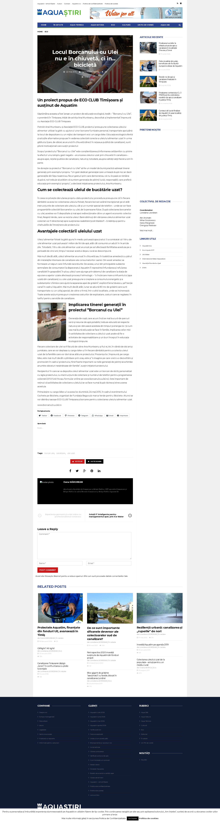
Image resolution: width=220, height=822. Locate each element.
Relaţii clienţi (95, 765)
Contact (67, 4)
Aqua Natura (97, 25)
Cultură (126, 25)
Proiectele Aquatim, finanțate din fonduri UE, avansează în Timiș (58, 631)
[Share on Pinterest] (91, 471)
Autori (59, 4)
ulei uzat (71, 453)
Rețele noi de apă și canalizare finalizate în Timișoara (167, 79)
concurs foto (94, 795)
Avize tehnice (95, 747)
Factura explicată (96, 734)
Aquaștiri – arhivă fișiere (46, 4)
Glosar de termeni (96, 778)
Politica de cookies (111, 4)
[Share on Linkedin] (99, 471)
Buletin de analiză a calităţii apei (102, 773)
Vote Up (78, 461)
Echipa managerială (46, 717)
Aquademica (147, 246)
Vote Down (96, 461)
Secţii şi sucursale (45, 734)
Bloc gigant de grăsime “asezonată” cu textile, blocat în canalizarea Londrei (101, 676)
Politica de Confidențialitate (112, 818)
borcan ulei (49, 453)
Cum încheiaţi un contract (100, 760)
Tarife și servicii (95, 730)
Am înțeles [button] (132, 818)
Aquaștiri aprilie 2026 (98, 725)
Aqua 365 (165, 25)
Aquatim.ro (76, 4)
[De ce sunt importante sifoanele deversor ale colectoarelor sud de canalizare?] (110, 608)
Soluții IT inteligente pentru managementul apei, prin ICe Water (106, 515)
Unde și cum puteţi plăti (99, 738)
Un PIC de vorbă (146, 25)
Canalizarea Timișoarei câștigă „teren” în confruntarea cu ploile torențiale (52, 666)
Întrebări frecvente (97, 769)
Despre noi (43, 712)
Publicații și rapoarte (47, 738)
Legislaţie (42, 730)
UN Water (145, 254)
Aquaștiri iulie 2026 (97, 712)
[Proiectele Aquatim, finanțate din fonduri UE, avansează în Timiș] (60, 608)
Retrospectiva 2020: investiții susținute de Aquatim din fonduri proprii (103, 655)
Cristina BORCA (145, 668)
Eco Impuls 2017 (148, 250)
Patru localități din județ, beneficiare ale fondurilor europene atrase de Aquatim (170, 63)
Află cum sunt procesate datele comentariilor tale (106, 576)
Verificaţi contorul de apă (99, 756)
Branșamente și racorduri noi (101, 743)
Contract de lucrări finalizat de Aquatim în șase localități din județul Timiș (170, 113)
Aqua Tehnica (77, 25)
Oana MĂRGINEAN (90, 72)
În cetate (58, 25)
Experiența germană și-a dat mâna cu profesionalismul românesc (63, 515)
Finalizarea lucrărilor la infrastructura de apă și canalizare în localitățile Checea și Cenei (168, 46)
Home (43, 25)
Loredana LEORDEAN (49, 651)
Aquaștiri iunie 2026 (97, 717)
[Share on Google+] (84, 471)
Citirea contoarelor (97, 751)
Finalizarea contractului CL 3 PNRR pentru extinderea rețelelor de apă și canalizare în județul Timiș (170, 96)
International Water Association (153, 259)
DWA (144, 268)
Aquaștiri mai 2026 (97, 721)
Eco (113, 25)
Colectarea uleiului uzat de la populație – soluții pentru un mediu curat (151, 662)
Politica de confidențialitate (93, 4)
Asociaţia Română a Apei (151, 263)
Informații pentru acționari (49, 743)
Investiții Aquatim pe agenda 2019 (152, 644)
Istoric (41, 725)
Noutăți (144, 760)
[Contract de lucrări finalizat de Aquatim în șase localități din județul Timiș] (148, 115)
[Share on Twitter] (77, 471)
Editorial (144, 734)
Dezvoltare (43, 721)
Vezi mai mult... (146, 230)
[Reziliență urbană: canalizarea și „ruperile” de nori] (160, 608)
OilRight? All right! (45, 648)
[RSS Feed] (177, 3)
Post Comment (47, 570)
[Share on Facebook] (70, 471)
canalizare (60, 453)
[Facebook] (181, 3)
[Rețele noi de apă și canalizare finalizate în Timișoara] (148, 81)
